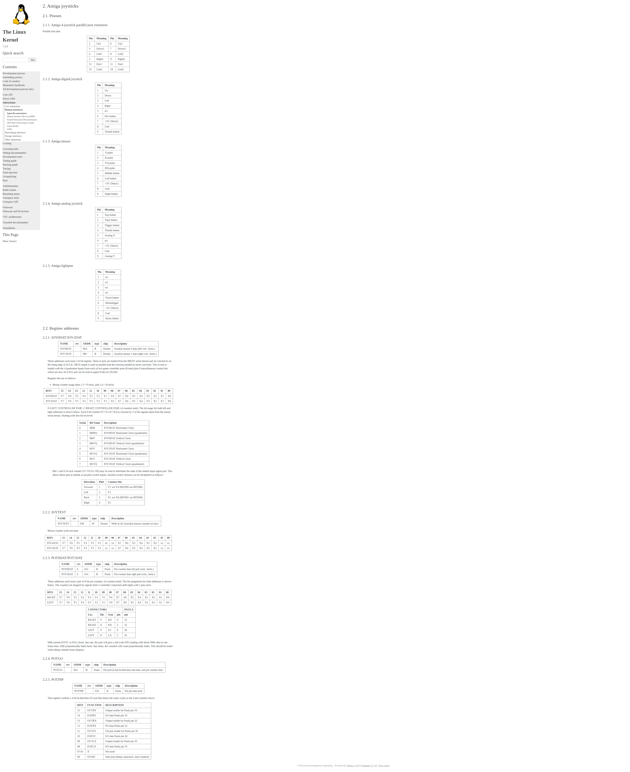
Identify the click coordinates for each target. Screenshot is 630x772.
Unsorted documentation (15, 222)
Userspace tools (11, 197)
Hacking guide (10, 164)
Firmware (8, 207)
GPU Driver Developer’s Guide (20, 123)
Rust (5, 180)
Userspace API (10, 201)
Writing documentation (14, 152)
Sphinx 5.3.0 (353, 765)
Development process (14, 73)
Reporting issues (11, 193)
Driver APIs (9, 98)
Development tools (12, 156)
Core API (7, 94)
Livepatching (9, 176)
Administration (10, 186)
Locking (7, 143)
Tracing (6, 168)
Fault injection (10, 172)
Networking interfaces (15, 132)
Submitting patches (12, 77)
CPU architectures (12, 216)
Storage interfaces (13, 136)
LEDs (9, 129)
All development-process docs (18, 89)
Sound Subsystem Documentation (22, 119)
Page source (384, 765)
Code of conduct (11, 81)
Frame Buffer (13, 126)
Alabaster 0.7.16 (369, 765)
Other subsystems (13, 139)
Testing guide (10, 160)
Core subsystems (12, 106)
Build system (9, 190)
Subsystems (9, 102)
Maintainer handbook (14, 85)
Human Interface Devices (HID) (21, 116)
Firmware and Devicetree (16, 211)
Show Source (10, 241)
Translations (9, 228)
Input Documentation (17, 113)
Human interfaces (14, 109)
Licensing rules (10, 148)
